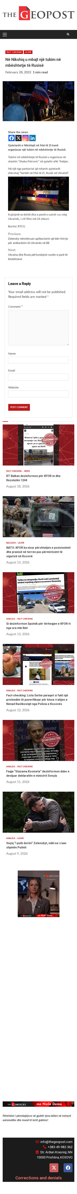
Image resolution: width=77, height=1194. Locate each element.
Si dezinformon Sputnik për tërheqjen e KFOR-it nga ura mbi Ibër (38, 592)
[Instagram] (25, 138)
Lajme (28, 52)
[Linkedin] (32, 138)
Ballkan (11, 543)
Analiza (11, 619)
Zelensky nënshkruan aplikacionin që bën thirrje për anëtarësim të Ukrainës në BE (38, 238)
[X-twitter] (53, 1167)
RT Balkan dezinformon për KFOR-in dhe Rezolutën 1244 (38, 445)
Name (12, 353)
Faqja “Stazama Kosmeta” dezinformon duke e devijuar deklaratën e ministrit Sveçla (38, 740)
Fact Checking (14, 52)
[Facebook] (11, 138)
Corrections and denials (38, 1177)
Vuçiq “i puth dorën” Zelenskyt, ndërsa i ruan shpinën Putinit (38, 812)
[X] (18, 138)
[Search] (68, 34)
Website (13, 387)
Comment (15, 306)
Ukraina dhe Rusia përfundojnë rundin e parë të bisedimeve (38, 254)
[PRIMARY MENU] (5, 34)
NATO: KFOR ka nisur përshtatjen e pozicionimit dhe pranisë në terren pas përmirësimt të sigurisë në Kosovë (38, 516)
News (27, 471)
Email (11, 370)
